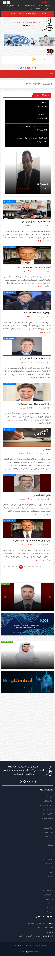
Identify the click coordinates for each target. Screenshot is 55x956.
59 (5, 567)
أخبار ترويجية (48, 828)
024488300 (42, 928)
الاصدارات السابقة (46, 891)
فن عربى (50, 903)
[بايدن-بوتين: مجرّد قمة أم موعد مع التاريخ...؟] (27, 529)
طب (51, 881)
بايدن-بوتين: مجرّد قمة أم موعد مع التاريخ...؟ (32, 541)
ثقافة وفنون (48, 895)
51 (37, 567)
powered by (21, 952)
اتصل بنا (50, 908)
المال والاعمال (47, 814)
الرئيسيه (46, 84)
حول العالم (49, 837)
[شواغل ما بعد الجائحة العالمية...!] (27, 301)
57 (13, 567)
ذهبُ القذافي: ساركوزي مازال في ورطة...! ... (31, 138)
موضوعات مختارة (33, 84)
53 (29, 567)
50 (41, 567)
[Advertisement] (27, 732)
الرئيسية (50, 797)
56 (17, 567)
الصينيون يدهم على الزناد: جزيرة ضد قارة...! (33, 267)
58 (9, 567)
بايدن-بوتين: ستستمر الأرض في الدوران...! (33, 358)
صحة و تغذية (48, 864)
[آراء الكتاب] (27, 438)
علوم (51, 849)
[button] (50, 597)
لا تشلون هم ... (41, 115)
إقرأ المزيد (37, 241)
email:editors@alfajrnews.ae (29, 936)
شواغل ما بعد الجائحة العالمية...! (37, 313)
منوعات (50, 868)
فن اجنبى (49, 899)
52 (33, 567)
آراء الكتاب (47, 450)
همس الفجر (48, 832)
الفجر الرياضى (48, 810)
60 (31, 571)
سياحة (50, 845)
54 (25, 567)
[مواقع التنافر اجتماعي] (27, 483)
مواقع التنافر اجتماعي (42, 495)
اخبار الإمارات (48, 801)
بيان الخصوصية (47, 859)
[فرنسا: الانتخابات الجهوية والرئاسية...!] (27, 210)
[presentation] (4, 2)
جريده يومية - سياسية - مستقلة (27, 24)
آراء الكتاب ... (42, 103)
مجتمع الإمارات (47, 818)
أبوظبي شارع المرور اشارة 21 (36, 924)
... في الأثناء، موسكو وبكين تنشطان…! (34, 404)
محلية (50, 876)
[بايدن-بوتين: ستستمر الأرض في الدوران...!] (27, 346)
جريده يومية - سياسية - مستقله (23, 770)
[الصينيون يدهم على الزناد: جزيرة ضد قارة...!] (27, 255)
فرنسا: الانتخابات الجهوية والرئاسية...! (35, 222)
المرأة (51, 872)
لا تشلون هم (42, 184)
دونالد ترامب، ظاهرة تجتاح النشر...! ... (34, 126)
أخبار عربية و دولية (46, 806)
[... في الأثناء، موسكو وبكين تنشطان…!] (27, 392)
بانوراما (50, 841)
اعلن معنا (49, 912)
